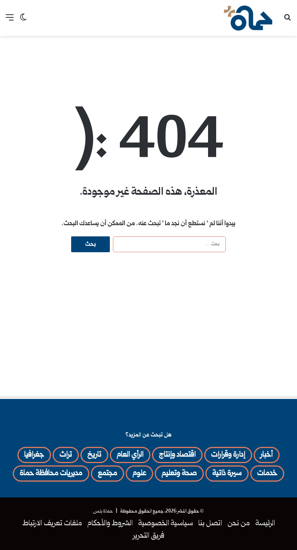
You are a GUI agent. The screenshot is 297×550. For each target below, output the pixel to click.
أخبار (267, 455)
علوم (139, 473)
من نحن (238, 523)
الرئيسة (265, 523)
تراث (66, 455)
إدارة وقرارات (228, 455)
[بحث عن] (287, 21)
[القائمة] (10, 21)
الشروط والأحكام (110, 523)
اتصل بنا (210, 523)
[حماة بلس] (248, 18)
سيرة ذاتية (227, 473)
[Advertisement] (148, 61)
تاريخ (94, 455)
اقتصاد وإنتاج (177, 455)
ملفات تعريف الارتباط (52, 523)
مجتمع (107, 473)
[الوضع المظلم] (23, 21)
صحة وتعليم (179, 473)
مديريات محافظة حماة (51, 473)
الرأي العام (130, 455)
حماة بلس (103, 511)
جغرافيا (34, 455)
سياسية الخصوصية (165, 523)
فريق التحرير (148, 536)
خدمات (267, 473)
